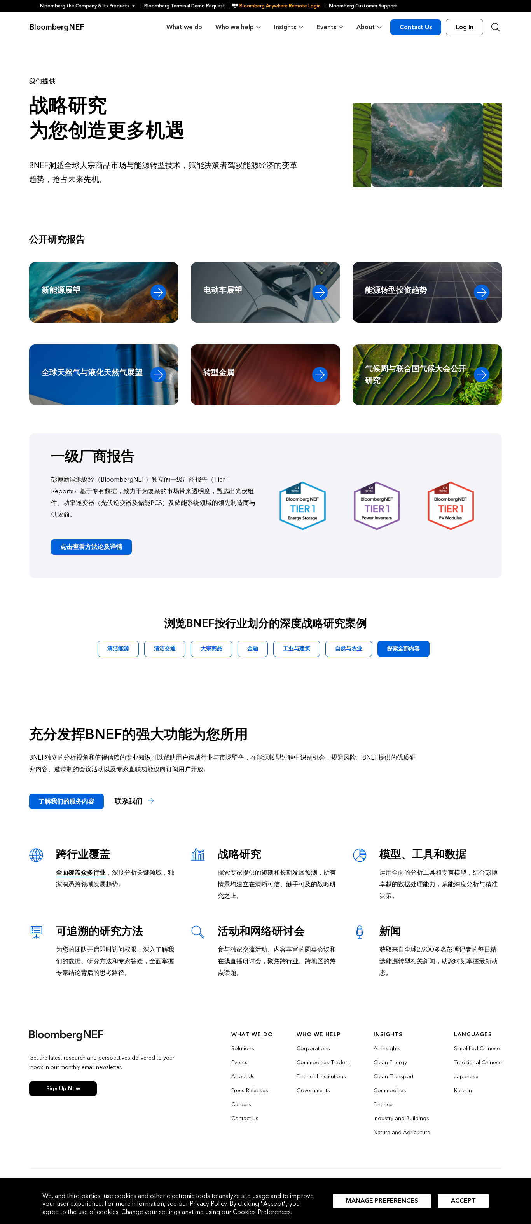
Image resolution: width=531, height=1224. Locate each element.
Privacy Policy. (209, 1204)
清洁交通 (165, 648)
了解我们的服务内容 (66, 801)
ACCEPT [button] (463, 1200)
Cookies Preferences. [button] (262, 1212)
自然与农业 (348, 648)
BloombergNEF (56, 27)
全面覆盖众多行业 (81, 872)
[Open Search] (495, 27)
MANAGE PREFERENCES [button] (382, 1200)
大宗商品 (211, 648)
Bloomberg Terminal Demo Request (184, 5)
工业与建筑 (296, 648)
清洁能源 (118, 648)
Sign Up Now (63, 1088)
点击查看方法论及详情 (91, 547)
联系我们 (130, 801)
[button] (90, 5)
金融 (252, 648)
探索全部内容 (403, 648)
